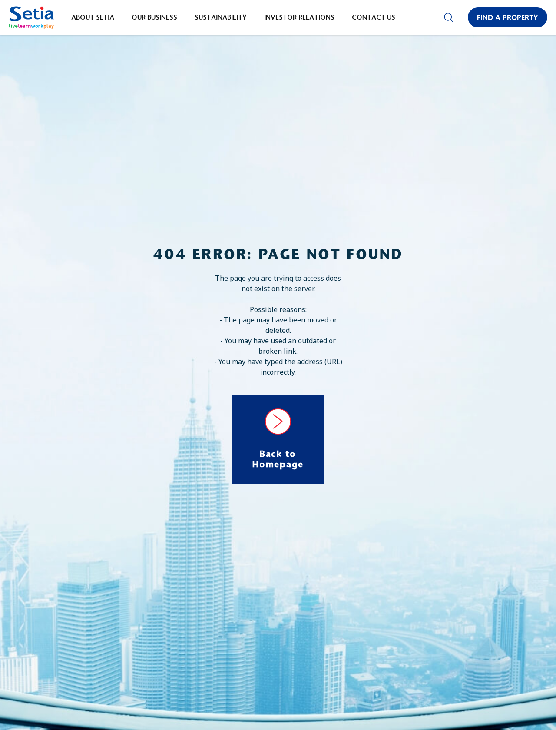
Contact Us (373, 17)
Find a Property (507, 17)
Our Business (154, 17)
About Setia (92, 17)
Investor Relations (299, 17)
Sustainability (221, 17)
